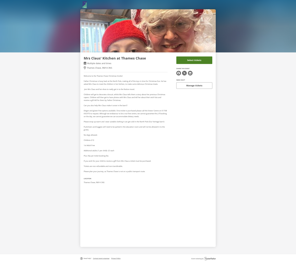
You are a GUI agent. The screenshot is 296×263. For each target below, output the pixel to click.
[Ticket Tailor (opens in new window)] (210, 258)
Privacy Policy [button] (116, 258)
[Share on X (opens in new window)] (184, 73)
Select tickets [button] (194, 60)
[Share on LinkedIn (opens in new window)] (190, 73)
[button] (101, 258)
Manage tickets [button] (194, 85)
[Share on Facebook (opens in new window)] (178, 73)
